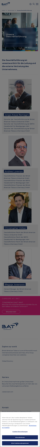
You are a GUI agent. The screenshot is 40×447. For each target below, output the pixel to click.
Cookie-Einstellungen (20, 431)
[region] (20, 429)
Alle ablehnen (20, 437)
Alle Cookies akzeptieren (20, 443)
